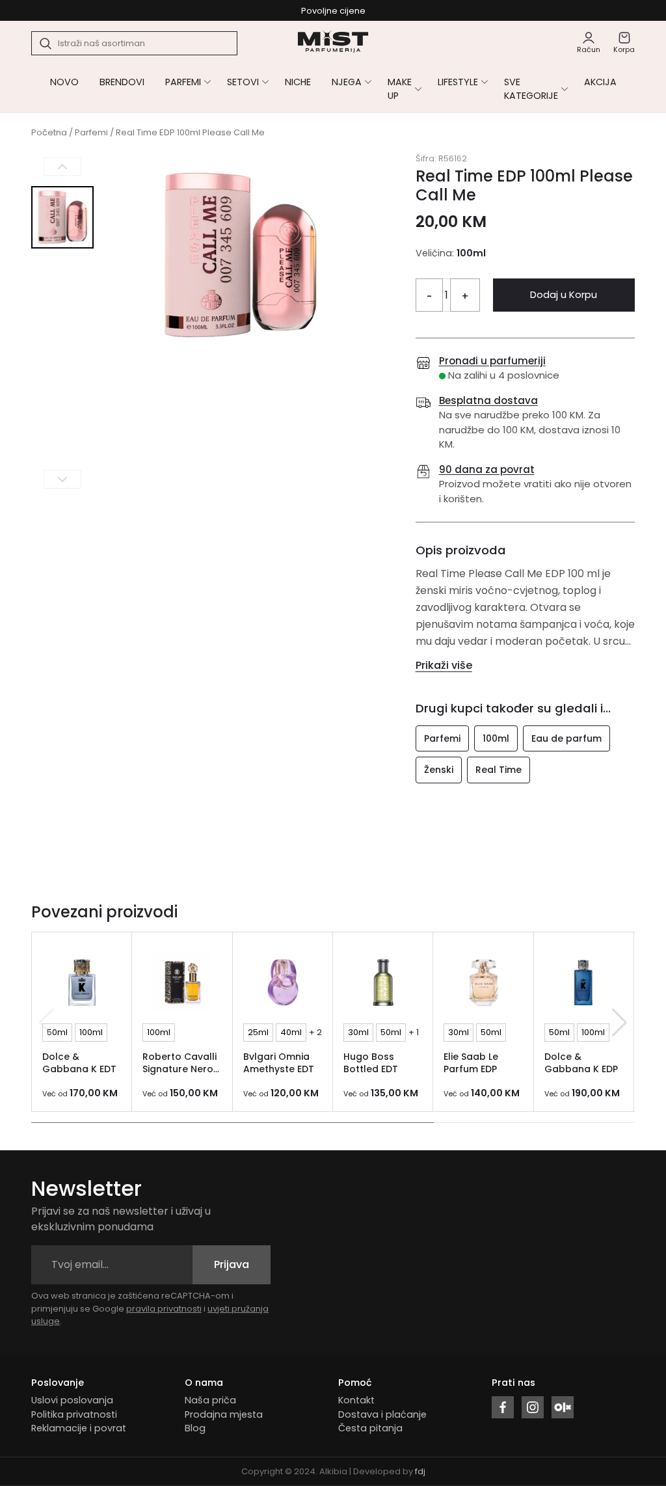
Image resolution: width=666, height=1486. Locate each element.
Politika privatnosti (74, 1414)
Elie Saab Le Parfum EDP (471, 1062)
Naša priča (210, 1400)
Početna (49, 132)
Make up (400, 89)
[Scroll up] (62, 166)
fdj (420, 1471)
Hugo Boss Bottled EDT (370, 1062)
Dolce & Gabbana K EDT (79, 1062)
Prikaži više (444, 665)
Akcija (600, 81)
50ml (57, 1032)
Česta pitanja (370, 1428)
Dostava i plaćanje (382, 1414)
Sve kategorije (531, 89)
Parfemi (183, 81)
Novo (64, 81)
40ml (291, 1032)
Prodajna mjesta (224, 1414)
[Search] (46, 43)
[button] (619, 1022)
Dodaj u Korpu (563, 294)
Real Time (498, 769)
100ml (496, 738)
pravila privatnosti (164, 1309)
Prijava (231, 1264)
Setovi (243, 81)
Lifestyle (458, 81)
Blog (195, 1428)
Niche (298, 81)
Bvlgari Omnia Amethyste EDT (278, 1062)
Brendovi (122, 81)
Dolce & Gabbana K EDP (581, 1062)
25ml (258, 1032)
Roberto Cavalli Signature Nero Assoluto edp (179, 1068)
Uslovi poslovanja (72, 1400)
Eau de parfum (566, 738)
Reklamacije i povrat (78, 1428)
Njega (347, 81)
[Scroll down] (62, 479)
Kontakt (356, 1400)
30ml (358, 1032)
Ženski (438, 769)
